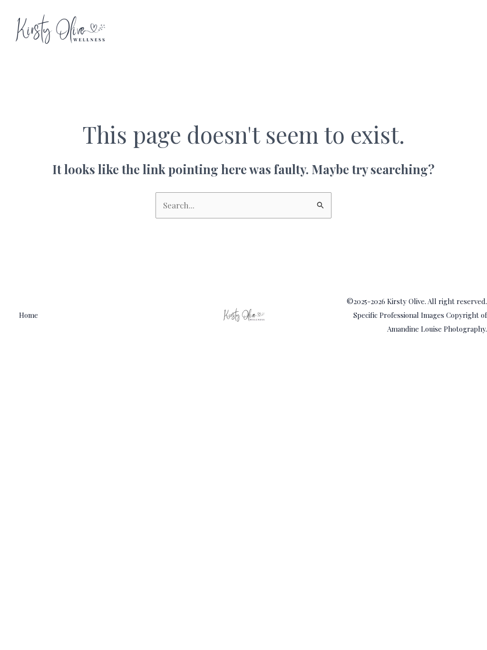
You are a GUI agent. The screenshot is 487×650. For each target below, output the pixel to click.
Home (457, 29)
